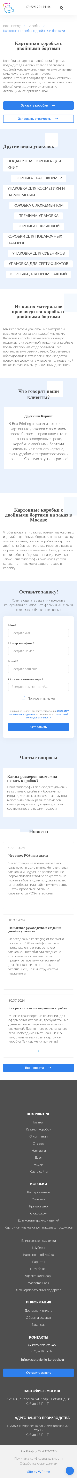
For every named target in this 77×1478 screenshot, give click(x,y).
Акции (38, 1164)
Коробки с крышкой (38, 226)
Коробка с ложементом (39, 205)
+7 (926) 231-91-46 (38, 7)
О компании (38, 1136)
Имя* (12, 625)
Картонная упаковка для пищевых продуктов (39, 1227)
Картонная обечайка (38, 1254)
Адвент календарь (38, 1276)
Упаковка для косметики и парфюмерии (36, 192)
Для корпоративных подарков (38, 1290)
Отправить (38, 727)
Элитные (38, 1199)
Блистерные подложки (38, 1240)
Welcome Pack (38, 1283)
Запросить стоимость (34, 118)
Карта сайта (39, 1171)
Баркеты (38, 1261)
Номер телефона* (21, 643)
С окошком (38, 1213)
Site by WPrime (38, 1471)
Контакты (38, 1150)
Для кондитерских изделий (38, 1220)
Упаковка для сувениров (38, 253)
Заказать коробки (34, 105)
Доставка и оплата (39, 1310)
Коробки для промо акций (38, 274)
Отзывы (39, 1143)
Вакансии (38, 1324)
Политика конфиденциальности (38, 1458)
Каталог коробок (38, 1129)
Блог (38, 1157)
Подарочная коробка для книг (34, 164)
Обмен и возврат (38, 1317)
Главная (38, 1122)
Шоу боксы (38, 1269)
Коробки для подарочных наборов (34, 240)
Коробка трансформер (38, 178)
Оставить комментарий (25, 679)
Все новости (34, 1067)
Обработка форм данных (38, 1463)
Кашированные (38, 1192)
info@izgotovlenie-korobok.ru (42, 1359)
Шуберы (38, 1247)
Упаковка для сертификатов (38, 264)
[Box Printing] (9, 8)
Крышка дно (38, 1206)
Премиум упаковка (38, 216)
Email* (13, 661)
